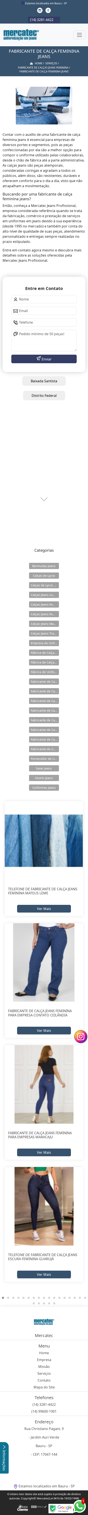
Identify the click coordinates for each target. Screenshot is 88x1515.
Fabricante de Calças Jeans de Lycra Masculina (45, 701)
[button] (3, 1298)
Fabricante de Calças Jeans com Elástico (45, 691)
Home (44, 1353)
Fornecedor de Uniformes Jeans (45, 759)
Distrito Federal (44, 395)
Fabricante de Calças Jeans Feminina (45, 710)
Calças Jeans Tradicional (45, 633)
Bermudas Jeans (44, 566)
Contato (44, 1380)
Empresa (44, 1359)
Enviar (46, 359)
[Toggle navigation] (79, 35)
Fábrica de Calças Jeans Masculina (45, 662)
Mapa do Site (44, 1387)
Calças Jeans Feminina (45, 604)
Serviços (44, 1373)
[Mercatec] (21, 35)
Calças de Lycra (44, 576)
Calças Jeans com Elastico (45, 595)
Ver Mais (44, 908)
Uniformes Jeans (44, 788)
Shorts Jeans (44, 778)
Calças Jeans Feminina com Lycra (45, 614)
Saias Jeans (44, 768)
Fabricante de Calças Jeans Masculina (45, 730)
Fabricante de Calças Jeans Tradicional (45, 739)
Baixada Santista (44, 381)
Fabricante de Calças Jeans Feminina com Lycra (45, 720)
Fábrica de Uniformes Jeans (45, 672)
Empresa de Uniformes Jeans (45, 643)
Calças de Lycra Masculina (45, 585)
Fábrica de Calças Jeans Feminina (45, 653)
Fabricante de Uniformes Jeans (45, 749)
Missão (44, 1366)
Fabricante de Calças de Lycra (45, 682)
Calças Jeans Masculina (45, 624)
